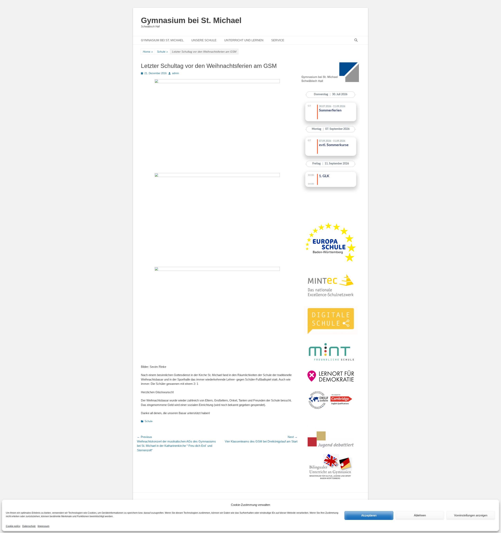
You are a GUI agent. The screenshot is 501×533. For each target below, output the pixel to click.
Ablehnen (420, 515)
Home (148, 51)
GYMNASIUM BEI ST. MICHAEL (162, 40)
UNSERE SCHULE (203, 40)
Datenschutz (29, 526)
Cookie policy (13, 526)
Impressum (43, 526)
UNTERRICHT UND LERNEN (243, 40)
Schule (162, 51)
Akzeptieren (369, 515)
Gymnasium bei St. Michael (191, 20)
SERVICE (277, 40)
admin (175, 73)
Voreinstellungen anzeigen (470, 515)
